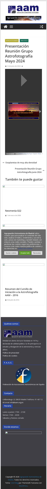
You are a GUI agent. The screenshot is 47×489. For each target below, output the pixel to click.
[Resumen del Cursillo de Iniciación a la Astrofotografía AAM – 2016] (23, 265)
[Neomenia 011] (23, 226)
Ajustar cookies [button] (11, 253)
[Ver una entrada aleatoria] (41, 27)
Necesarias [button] (37, 253)
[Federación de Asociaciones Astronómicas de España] (23, 369)
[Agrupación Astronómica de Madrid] (5, 27)
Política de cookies (10, 356)
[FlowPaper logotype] (11, 153)
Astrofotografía (12, 40)
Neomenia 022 (13, 210)
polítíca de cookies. (25, 248)
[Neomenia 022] (23, 186)
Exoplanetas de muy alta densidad (21, 162)
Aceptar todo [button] (25, 253)
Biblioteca (24, 40)
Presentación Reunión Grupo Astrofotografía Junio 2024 (28, 170)
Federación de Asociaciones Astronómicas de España (23, 384)
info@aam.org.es (16, 402)
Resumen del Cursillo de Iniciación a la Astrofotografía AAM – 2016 (21, 292)
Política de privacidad (11, 353)
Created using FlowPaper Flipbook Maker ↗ (30, 153)
